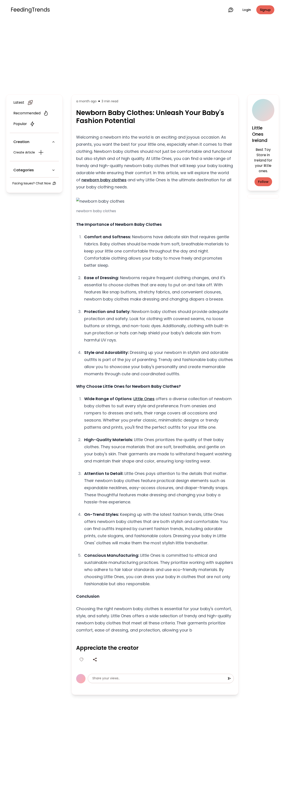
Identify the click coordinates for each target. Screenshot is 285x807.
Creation (21, 141)
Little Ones (144, 398)
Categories (23, 170)
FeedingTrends (30, 9)
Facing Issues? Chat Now (31, 183)
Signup (265, 10)
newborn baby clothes (103, 180)
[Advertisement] (142, 56)
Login (246, 10)
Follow (263, 182)
